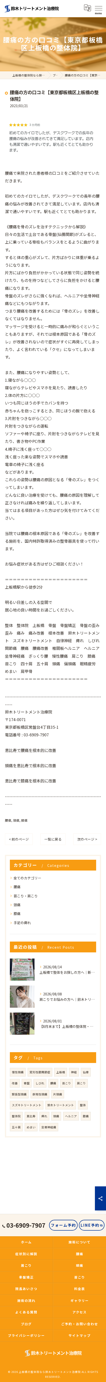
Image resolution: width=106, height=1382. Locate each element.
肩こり (81, 1083)
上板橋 (60, 1072)
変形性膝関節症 (40, 1072)
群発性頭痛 (40, 1094)
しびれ (39, 1083)
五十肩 (16, 1127)
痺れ (44, 1116)
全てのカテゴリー (27, 877)
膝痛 (24, 820)
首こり (66, 1083)
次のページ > (87, 839)
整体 (83, 1105)
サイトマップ (80, 1335)
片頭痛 (57, 1094)
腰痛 (8, 820)
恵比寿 (31, 1116)
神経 (74, 1072)
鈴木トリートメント (60, 1105)
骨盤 (27, 1083)
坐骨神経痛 (48, 1127)
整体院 (16, 1116)
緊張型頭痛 (19, 1094)
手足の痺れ (22, 922)
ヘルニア (71, 1116)
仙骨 (86, 1072)
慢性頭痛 (18, 1072)
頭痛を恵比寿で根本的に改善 (30, 765)
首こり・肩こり (26, 895)
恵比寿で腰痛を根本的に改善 (30, 750)
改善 (15, 1083)
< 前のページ (19, 839)
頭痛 (16, 820)
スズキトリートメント (26, 1105)
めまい (31, 1127)
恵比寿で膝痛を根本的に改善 (30, 781)
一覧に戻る (53, 839)
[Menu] (98, 7)
